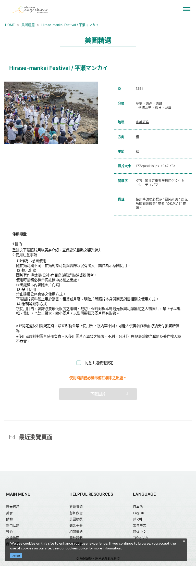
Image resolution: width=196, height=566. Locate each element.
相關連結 (76, 532)
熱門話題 (12, 525)
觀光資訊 (12, 507)
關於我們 (76, 538)
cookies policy (77, 548)
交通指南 (12, 538)
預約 (9, 532)
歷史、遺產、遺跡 (149, 103)
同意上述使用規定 (99, 363)
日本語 (138, 507)
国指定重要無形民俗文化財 (165, 181)
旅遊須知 (76, 507)
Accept (16, 555)
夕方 (139, 181)
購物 (9, 519)
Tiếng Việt (141, 538)
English (138, 513)
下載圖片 (98, 394)
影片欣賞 (76, 513)
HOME (10, 25)
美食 (9, 513)
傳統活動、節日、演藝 (155, 107)
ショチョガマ (148, 185)
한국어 (137, 519)
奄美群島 (142, 122)
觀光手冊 (76, 525)
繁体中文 (139, 525)
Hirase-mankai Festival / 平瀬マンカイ (70, 25)
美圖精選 (28, 25)
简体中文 (139, 532)
